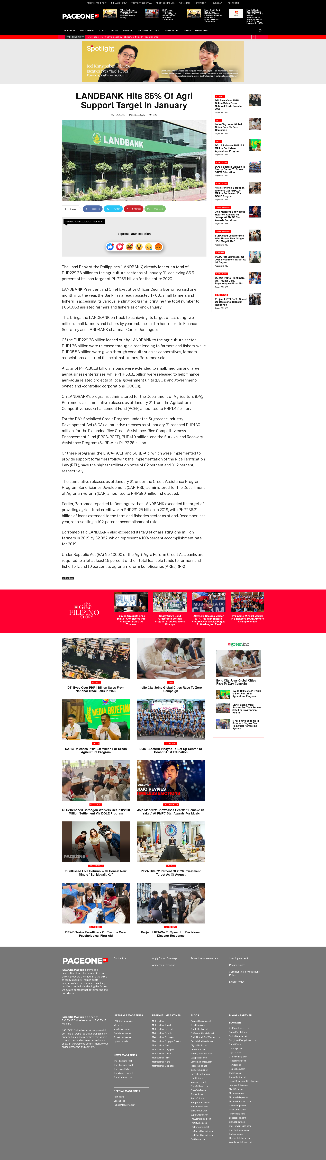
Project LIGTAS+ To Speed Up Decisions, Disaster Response (231, 301)
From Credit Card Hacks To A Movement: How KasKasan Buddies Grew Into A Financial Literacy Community (213, 15)
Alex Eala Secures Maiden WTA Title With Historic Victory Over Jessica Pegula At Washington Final (208, 620)
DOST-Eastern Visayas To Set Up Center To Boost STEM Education (230, 169)
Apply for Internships (163, 965)
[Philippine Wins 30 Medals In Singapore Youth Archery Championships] (247, 602)
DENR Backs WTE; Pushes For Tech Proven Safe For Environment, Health (246, 708)
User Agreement (238, 958)
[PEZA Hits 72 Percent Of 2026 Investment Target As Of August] (255, 257)
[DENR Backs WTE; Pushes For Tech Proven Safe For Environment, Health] (223, 708)
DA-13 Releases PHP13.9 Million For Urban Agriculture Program (229, 148)
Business (220, 96)
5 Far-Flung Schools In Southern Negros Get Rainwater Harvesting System (245, 724)
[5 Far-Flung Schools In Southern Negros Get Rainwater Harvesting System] (223, 724)
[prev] (253, 37)
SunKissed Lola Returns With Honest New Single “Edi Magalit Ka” (229, 238)
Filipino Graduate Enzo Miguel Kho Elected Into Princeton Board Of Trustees (131, 620)
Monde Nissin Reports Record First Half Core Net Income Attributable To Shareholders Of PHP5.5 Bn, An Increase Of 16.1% (255, 16)
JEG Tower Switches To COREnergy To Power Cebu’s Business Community (169, 15)
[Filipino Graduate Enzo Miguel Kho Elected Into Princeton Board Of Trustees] (131, 602)
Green (218, 120)
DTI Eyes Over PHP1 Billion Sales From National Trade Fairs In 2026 (228, 104)
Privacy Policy (236, 965)
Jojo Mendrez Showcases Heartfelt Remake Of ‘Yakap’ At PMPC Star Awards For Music (230, 216)
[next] (259, 37)
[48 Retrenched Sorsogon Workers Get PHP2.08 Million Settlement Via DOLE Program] (255, 188)
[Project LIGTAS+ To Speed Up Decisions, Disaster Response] (255, 299)
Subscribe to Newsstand (205, 958)
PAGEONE (120, 114)
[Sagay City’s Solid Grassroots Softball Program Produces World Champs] (170, 602)
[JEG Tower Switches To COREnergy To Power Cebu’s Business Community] (152, 13)
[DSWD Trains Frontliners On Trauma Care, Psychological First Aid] (255, 278)
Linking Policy (236, 981)
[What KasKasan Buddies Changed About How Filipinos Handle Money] (110, 13)
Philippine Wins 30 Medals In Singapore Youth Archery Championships (247, 618)
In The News (68, 578)
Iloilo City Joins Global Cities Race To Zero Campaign (228, 127)
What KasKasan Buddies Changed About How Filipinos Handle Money (128, 14)
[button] (260, 31)
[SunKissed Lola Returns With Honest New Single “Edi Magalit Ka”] (255, 235)
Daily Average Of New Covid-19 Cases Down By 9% (114, 37)
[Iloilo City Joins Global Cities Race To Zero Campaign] (255, 124)
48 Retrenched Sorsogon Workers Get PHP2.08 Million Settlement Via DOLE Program (229, 192)
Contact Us (120, 958)
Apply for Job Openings (165, 958)
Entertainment (223, 207)
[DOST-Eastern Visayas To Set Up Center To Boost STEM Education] (255, 167)
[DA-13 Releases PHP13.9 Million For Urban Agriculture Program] (255, 145)
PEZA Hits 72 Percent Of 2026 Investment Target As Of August (230, 259)
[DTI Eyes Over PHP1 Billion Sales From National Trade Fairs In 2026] (255, 100)
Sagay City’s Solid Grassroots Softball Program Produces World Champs (170, 620)
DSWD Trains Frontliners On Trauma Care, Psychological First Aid (229, 280)
